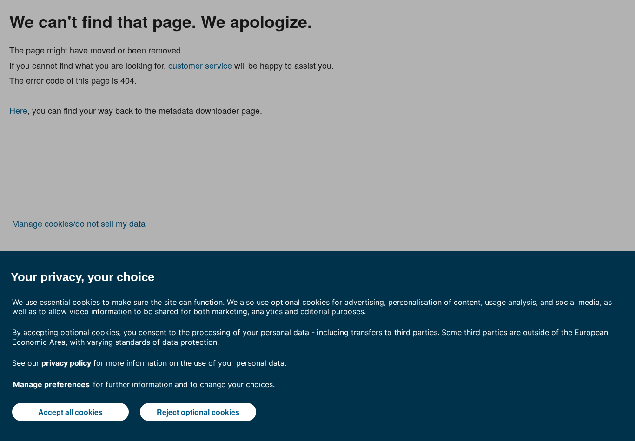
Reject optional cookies (198, 412)
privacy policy (66, 363)
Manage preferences (51, 384)
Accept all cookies (70, 412)
